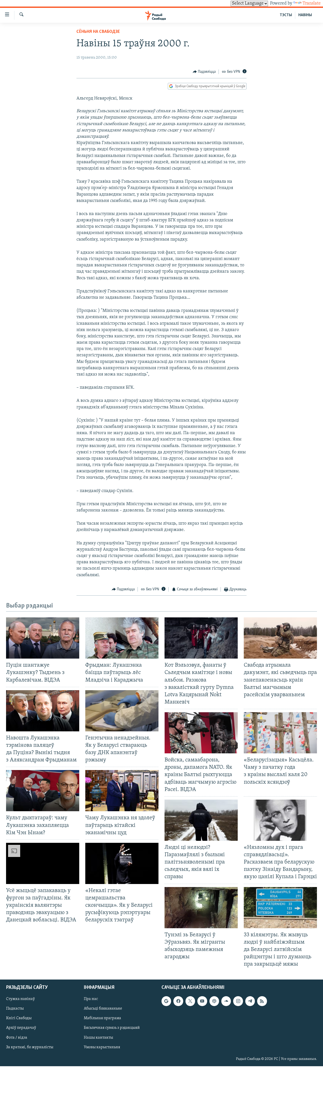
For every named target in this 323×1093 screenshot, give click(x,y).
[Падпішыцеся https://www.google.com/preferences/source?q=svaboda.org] (166, 1001)
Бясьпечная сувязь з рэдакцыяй (112, 1028)
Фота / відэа (16, 1038)
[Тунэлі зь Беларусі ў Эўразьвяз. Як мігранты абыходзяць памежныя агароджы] (201, 907)
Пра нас (91, 999)
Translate (312, 3)
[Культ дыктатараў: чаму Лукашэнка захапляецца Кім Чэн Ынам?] (42, 790)
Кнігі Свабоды (19, 1018)
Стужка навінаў (20, 999)
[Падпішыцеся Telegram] (250, 1001)
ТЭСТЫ (286, 15)
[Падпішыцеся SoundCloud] (226, 1001)
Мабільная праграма (102, 1018)
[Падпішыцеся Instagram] (238, 1001)
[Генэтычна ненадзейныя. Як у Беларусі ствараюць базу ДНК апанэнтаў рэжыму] (121, 710)
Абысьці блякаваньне (103, 1009)
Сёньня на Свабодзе (98, 32)
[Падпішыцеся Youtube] (202, 1001)
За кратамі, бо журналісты (29, 1047)
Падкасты (15, 1009)
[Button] (204, 71)
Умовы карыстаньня (102, 1047)
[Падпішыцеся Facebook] (178, 1001)
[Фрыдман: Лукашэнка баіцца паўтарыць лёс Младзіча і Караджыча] (121, 638)
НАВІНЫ (305, 15)
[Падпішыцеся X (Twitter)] (190, 1001)
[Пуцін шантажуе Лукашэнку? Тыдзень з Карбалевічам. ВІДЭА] (42, 638)
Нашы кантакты (98, 1038)
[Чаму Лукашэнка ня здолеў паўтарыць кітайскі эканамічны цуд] (121, 790)
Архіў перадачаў (21, 1028)
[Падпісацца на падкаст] (214, 1001)
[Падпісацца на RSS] (262, 1001)
